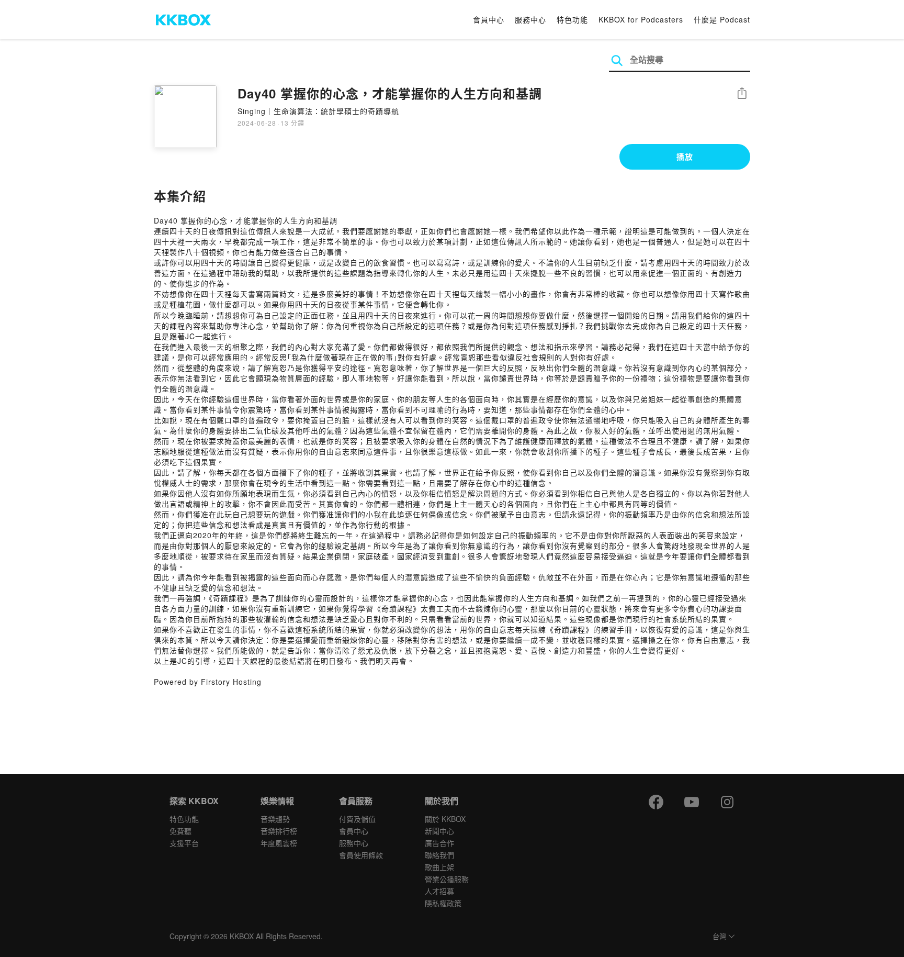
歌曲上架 (439, 867)
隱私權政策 (443, 903)
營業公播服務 (447, 879)
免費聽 (180, 831)
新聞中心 (439, 831)
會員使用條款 (361, 855)
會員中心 (488, 19)
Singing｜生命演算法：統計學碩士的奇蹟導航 (318, 111)
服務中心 (530, 19)
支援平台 (184, 843)
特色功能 (572, 19)
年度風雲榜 (279, 843)
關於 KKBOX (445, 819)
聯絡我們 (439, 855)
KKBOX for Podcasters (640, 19)
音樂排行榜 (279, 831)
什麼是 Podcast (722, 19)
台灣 (719, 937)
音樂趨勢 (275, 819)
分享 (742, 94)
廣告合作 (439, 843)
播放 (684, 156)
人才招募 (439, 891)
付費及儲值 (357, 819)
